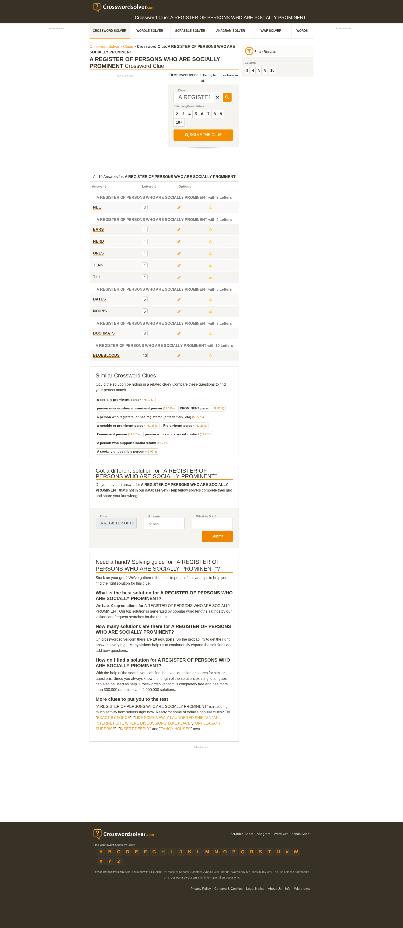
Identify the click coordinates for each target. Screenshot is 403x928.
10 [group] (272, 70)
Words (302, 30)
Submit (217, 536)
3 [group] (247, 70)
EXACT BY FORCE (113, 718)
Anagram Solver (230, 30)
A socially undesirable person (127, 451)
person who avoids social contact (178, 434)
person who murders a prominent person (136, 408)
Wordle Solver (149, 30)
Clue (181, 90)
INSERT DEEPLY (135, 729)
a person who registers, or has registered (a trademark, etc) (150, 417)
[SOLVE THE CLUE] (227, 97)
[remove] (217, 97)
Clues (128, 47)
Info (288, 888)
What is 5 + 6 (206, 516)
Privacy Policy (201, 888)
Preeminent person (118, 434)
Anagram (263, 834)
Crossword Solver (109, 30)
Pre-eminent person (185, 425)
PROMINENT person (202, 408)
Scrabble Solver (190, 30)
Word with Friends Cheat (292, 834)
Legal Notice (255, 888)
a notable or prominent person (127, 425)
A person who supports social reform (133, 443)
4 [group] (253, 70)
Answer (154, 516)
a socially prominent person (125, 399)
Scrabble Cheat (241, 834)
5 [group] (259, 70)
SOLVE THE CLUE (205, 135)
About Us (274, 888)
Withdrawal (302, 888)
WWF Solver (271, 30)
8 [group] (265, 70)
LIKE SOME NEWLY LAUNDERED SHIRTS (172, 718)
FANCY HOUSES (176, 729)
